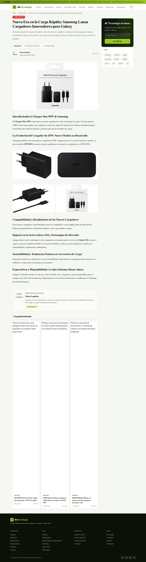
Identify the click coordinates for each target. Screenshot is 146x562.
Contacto (77, 544)
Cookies (109, 541)
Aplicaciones (110, 7)
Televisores (46, 547)
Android (116, 55)
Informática (46, 550)
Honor (107, 63)
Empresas (99, 7)
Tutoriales (82, 7)
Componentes (48, 7)
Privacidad (109, 537)
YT (122, 557)
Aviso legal (110, 535)
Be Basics (91, 7)
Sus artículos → (32, 307)
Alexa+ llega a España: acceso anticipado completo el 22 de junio (91, 2)
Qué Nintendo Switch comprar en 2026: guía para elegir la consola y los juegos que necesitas (40, 2)
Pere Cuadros (25, 52)
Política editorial (79, 537)
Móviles (13, 535)
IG (130, 557)
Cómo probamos (80, 541)
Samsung (108, 59)
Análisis (38, 7)
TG (126, 557)
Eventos (58, 7)
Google (125, 59)
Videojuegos (121, 7)
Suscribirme (117, 41)
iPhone (117, 59)
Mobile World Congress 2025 (52, 541)
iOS (114, 63)
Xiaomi (120, 63)
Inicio (14, 13)
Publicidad (109, 544)
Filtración (108, 55)
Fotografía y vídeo (70, 7)
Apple (125, 55)
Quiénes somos (79, 535)
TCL (127, 63)
